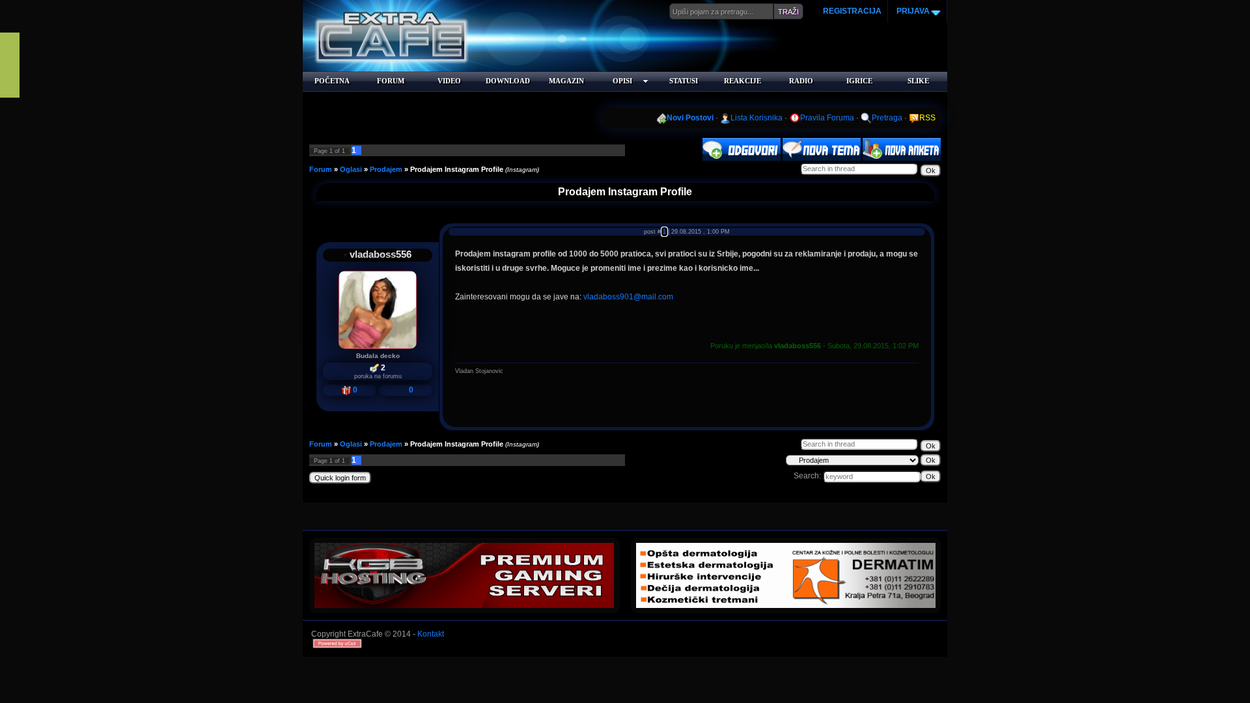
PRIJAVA (912, 11)
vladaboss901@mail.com (628, 296)
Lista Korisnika (756, 117)
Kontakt (430, 634)
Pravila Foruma (827, 117)
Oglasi (351, 169)
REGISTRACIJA (852, 11)
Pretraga (887, 117)
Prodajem (386, 169)
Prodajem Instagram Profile (456, 169)
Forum (320, 169)
